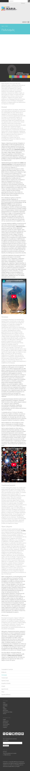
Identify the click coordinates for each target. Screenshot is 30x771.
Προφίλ (4, 719)
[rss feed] (4, 734)
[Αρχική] (9, 8)
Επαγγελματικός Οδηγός (7, 712)
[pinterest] (19, 734)
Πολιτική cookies (6, 724)
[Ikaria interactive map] (18, 72)
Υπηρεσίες (5, 727)
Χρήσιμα (4, 713)
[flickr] (13, 734)
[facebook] (10, 734)
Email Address (5, 740)
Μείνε (4, 707)
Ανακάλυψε (5, 704)
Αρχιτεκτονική (4, 689)
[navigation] (15, 22)
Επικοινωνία (5, 725)
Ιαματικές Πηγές (5, 680)
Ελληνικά (23, 3)
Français (27, 3)
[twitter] (7, 734)
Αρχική (2, 26)
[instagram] (22, 734)
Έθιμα (2, 691)
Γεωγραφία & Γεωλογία (7, 669)
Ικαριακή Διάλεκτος (5, 694)
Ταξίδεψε (4, 709)
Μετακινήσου (5, 710)
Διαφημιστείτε (6, 721)
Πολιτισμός (4, 675)
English (19, 3)
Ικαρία (6, 26)
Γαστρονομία (4, 677)
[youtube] (16, 734)
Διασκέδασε (5, 705)
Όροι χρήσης (5, 722)
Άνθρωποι (3, 672)
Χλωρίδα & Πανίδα (5, 683)
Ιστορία (3, 686)
